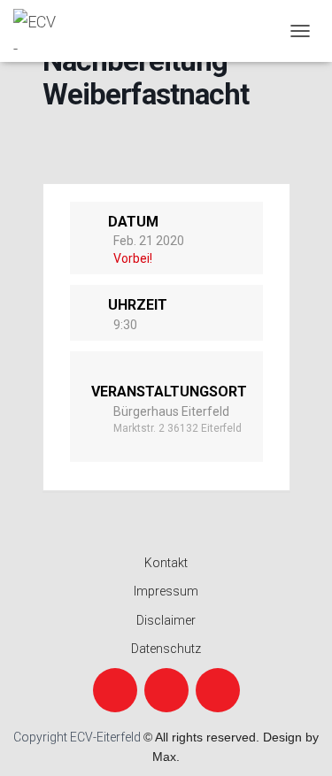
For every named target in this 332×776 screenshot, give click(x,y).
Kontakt (166, 563)
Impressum (166, 591)
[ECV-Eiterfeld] (42, 31)
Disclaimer (166, 620)
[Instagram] (166, 690)
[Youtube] (218, 690)
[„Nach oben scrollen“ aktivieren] (297, 740)
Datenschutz (166, 649)
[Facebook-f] (115, 690)
